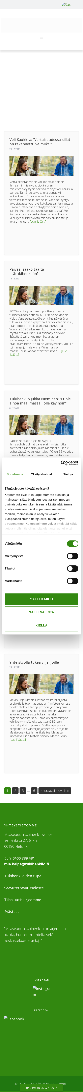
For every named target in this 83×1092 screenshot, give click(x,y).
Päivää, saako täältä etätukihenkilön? (26, 271)
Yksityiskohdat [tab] (41, 474)
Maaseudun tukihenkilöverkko (41, 25)
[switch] (72, 556)
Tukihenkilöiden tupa (22, 875)
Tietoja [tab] (68, 474)
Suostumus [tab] (15, 474)
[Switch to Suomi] (68, 4)
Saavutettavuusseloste (24, 887)
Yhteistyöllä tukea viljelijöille (34, 662)
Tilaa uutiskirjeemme (22, 899)
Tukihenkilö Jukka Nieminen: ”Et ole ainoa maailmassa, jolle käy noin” (40, 401)
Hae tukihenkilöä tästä (41, 1087)
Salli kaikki (41, 599)
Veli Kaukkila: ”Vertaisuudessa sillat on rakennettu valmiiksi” (39, 141)
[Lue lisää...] (38, 221)
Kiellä (41, 625)
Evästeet (11, 911)
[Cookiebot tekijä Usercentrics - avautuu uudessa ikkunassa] (60, 463)
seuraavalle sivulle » (55, 790)
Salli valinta (41, 612)
